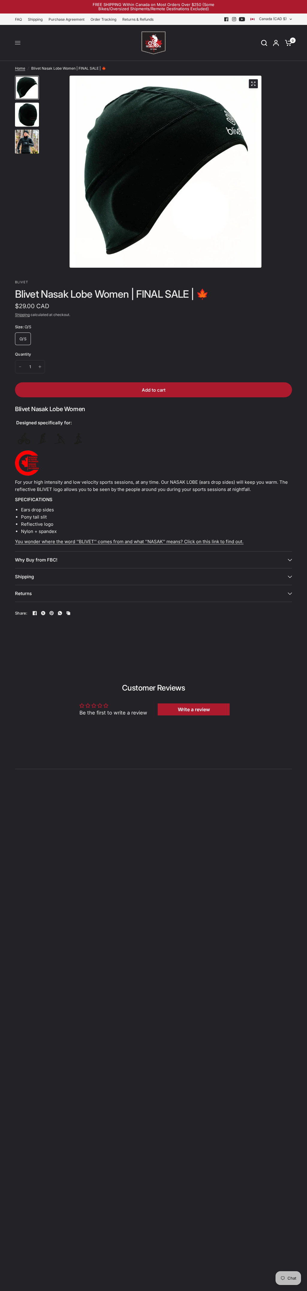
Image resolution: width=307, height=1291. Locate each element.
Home (20, 68)
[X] (43, 613)
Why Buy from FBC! (36, 560)
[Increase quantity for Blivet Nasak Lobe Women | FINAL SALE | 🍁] (40, 366)
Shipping (35, 19)
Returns (23, 593)
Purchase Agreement (67, 19)
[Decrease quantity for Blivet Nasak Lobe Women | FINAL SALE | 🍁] (20, 366)
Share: (21, 613)
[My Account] (276, 43)
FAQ (18, 19)
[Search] (264, 43)
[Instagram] (234, 19)
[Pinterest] (51, 613)
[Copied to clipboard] (68, 613)
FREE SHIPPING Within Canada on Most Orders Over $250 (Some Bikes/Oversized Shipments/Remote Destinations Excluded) (153, 6)
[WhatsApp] (60, 613)
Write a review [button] (194, 709)
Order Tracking (103, 19)
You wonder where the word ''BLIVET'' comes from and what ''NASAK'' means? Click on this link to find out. (129, 541)
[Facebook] (226, 19)
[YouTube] (242, 19)
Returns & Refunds (138, 19)
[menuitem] (20, 19)
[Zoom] (253, 83)
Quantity (23, 354)
